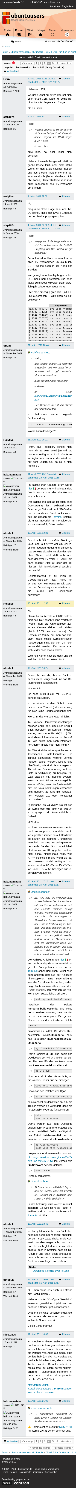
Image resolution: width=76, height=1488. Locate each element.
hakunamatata (12, 474)
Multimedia (37, 52)
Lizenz (5, 1472)
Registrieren (68, 6)
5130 (15, 501)
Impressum (38, 1472)
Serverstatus (51, 1472)
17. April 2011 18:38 (38, 1334)
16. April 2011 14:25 (38, 668)
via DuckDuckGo (65, 41)
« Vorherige (27, 63)
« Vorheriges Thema (40, 1447)
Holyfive (8, 196)
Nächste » (66, 63)
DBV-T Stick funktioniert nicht (60, 52)
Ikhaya (41, 30)
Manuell (40, 990)
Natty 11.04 (65, 1427)
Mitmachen (67, 30)
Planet (52, 30)
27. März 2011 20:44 (38, 345)
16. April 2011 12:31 (38, 533)
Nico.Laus (9, 1334)
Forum (19, 30)
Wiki (30, 30)
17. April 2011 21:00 (38, 1401)
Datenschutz (25, 1472)
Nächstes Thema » (63, 1447)
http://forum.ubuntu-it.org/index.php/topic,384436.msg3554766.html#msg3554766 (50, 1388)
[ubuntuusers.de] (24, 19)
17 (14, 545)
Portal (7, 30)
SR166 (7, 345)
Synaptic (33, 1215)
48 (14, 208)
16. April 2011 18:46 (38, 1223)
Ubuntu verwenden (20, 52)
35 (14, 357)
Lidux (6, 79)
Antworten (12, 71)
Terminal (57, 517)
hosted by (7, 2)
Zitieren (66, 78)
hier (30, 488)
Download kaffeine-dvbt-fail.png (51, 1271)
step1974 (8, 117)
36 (14, 129)
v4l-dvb (56, 488)
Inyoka (17, 1459)
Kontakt (13, 1472)
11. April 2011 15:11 (38, 439)
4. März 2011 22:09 (37, 196)
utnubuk (8, 533)
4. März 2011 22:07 (37, 116)
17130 (16, 91)
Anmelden (54, 6)
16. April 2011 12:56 (38, 603)
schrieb (45, 352)
